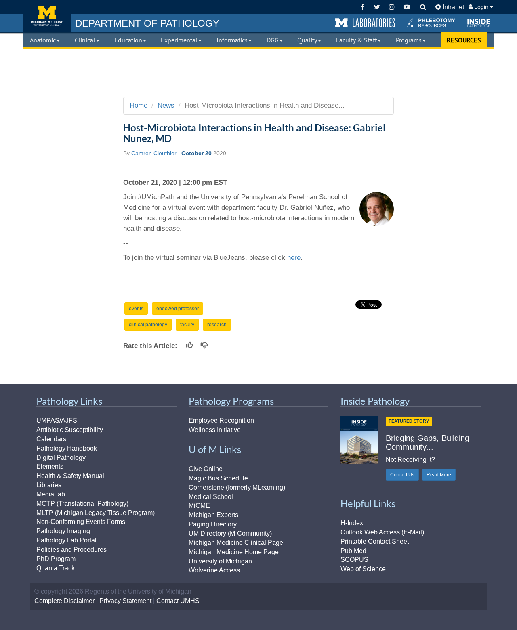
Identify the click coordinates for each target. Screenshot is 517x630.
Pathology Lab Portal (66, 540)
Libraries (48, 485)
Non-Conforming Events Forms (80, 521)
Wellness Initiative (215, 429)
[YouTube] (406, 7)
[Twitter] (377, 7)
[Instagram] (392, 7)
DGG (273, 40)
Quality (307, 40)
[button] (365, 23)
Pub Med (353, 550)
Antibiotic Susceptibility (69, 429)
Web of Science (363, 568)
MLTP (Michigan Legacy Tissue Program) (95, 512)
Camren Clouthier (154, 153)
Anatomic (43, 40)
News (166, 105)
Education (128, 40)
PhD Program (56, 558)
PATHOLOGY (147, 23)
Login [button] (481, 7)
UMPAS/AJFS (56, 420)
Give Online (206, 468)
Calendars (51, 439)
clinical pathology (148, 325)
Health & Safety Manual (70, 475)
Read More (439, 475)
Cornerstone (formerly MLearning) (237, 487)
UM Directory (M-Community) (230, 533)
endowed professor (177, 308)
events (136, 308)
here (294, 257)
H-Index (351, 522)
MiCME (199, 505)
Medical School (211, 496)
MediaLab (50, 494)
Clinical (85, 40)
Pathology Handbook (66, 448)
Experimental (179, 40)
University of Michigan (220, 561)
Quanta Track (55, 568)
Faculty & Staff (356, 40)
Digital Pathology (61, 457)
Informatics (232, 40)
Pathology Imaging (63, 531)
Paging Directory (213, 524)
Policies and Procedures (71, 549)
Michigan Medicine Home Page (234, 552)
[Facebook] (362, 7)
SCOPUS (354, 559)
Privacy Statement (125, 600)
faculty (187, 325)
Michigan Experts (213, 514)
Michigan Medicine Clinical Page (236, 542)
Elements (49, 466)
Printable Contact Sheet (374, 541)
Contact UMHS (178, 600)
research (217, 325)
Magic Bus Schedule (218, 478)
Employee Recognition (221, 420)
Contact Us (402, 475)
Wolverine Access (214, 570)
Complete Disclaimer (64, 600)
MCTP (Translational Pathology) (82, 503)
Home (138, 105)
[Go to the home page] (47, 16)
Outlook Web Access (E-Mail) (382, 532)
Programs (409, 40)
